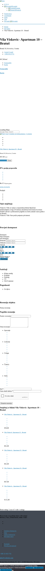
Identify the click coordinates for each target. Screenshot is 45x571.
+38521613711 (9, 54)
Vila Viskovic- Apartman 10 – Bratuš (11, 149)
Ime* (1, 389)
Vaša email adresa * (6, 391)
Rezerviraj (3, 160)
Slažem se (29, 567)
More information (6, 570)
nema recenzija (5, 187)
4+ (13, 247)
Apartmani (7, 16)
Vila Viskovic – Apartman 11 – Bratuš (15, 414)
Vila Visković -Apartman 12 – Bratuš (15, 432)
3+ (13, 253)
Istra (5, 533)
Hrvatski (14, 6)
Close (9, 160)
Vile (5, 19)
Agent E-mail (8, 52)
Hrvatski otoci (9, 536)
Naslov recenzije (5, 316)
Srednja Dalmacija (10, 531)
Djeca (2, 251)
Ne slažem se (38, 567)
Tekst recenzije (5, 327)
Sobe (6, 17)
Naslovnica (8, 14)
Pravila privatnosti (10, 546)
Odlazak (3, 243)
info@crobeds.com (6, 558)
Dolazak (3, 240)
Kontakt (7, 544)
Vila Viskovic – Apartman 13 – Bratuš (15, 450)
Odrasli (2, 245)
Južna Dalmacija (9, 535)
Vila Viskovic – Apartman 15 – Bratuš (15, 486)
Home (6, 27)
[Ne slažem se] (13, 570)
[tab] (7, 63)
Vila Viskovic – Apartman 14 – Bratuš (15, 468)
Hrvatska (7, 29)
